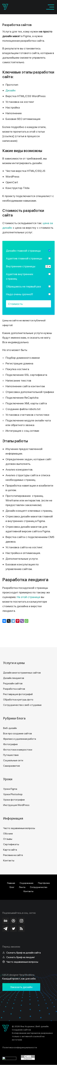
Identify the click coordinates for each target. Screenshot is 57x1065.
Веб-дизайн (10, 728)
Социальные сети (13, 760)
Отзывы (7, 838)
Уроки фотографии (14, 799)
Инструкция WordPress (16, 805)
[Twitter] (13, 928)
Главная (11, 883)
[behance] (5, 921)
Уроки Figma (10, 788)
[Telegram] (13, 621)
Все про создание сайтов (17, 733)
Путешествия (11, 755)
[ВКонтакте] (4, 621)
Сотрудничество (38, 887)
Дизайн (11, 90)
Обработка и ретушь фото (18, 699)
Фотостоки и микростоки (17, 749)
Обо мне (8, 833)
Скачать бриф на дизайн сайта (23, 952)
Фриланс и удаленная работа (19, 738)
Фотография (10, 744)
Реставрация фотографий (18, 694)
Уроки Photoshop (12, 794)
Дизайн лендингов (13, 678)
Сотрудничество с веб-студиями (22, 704)
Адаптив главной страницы (24, 258)
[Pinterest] (17, 621)
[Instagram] (21, 921)
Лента (22, 887)
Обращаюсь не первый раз (23, 286)
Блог (12, 887)
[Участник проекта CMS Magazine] (28, 1059)
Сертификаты (11, 844)
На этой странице (28, 597)
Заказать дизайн (21, 987)
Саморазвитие (11, 765)
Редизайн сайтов (12, 683)
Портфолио (44, 883)
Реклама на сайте (13, 855)
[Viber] (22, 621)
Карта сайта (10, 849)
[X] (9, 621)
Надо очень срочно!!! (19, 294)
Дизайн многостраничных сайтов (22, 672)
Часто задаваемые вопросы (19, 828)
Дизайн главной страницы (23, 250)
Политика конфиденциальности (19, 1047)
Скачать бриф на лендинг (20, 957)
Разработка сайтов (14, 688)
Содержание (26, 883)
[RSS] (21, 928)
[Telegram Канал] (5, 928)
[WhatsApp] (26, 621)
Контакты (8, 860)
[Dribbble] (13, 921)
